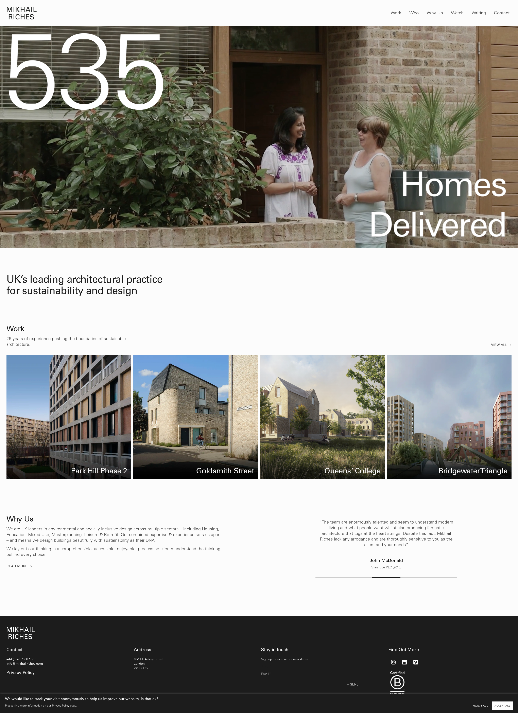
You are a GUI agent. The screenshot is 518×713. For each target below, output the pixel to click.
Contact (502, 13)
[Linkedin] (404, 662)
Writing (479, 13)
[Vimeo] (416, 662)
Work (396, 13)
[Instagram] (393, 662)
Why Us (435, 13)
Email (266, 667)
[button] (329, 577)
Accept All (503, 706)
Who (414, 13)
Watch (457, 13)
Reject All (480, 706)
